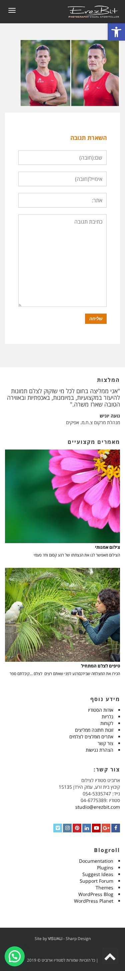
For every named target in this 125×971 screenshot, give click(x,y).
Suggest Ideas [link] (97, 874)
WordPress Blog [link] (95, 894)
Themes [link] (104, 887)
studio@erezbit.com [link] (97, 807)
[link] (116, 32)
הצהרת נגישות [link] (99, 750)
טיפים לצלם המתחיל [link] (100, 666)
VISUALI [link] (55, 938)
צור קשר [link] (105, 743)
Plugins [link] (105, 867)
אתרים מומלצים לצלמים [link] (91, 736)
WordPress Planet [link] (93, 901)
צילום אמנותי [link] (107, 547)
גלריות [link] (107, 716)
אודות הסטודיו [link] (100, 710)
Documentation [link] (96, 861)
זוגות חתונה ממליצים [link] (94, 730)
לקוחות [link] (106, 723)
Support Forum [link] (96, 881)
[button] (15, 956)
